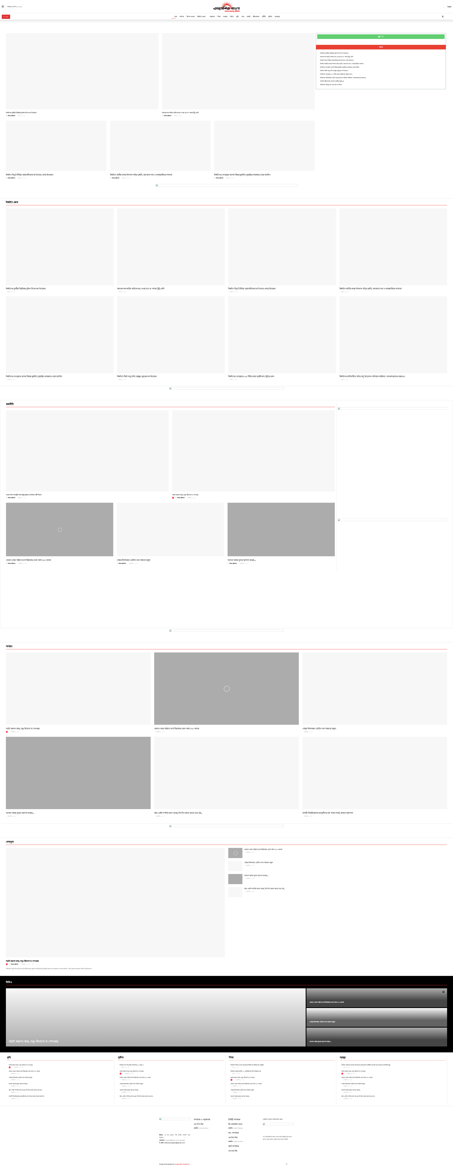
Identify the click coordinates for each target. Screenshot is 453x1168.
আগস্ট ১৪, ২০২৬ (122, 380)
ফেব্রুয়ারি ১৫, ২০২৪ (22, 563)
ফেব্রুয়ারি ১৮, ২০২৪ (191, 498)
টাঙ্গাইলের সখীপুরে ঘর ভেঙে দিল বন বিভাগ (331, 84)
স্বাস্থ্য (343, 1057)
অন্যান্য (277, 16)
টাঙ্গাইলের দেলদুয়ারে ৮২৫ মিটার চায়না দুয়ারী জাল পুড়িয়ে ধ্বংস (336, 74)
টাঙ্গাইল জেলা (201, 16)
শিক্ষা (218, 16)
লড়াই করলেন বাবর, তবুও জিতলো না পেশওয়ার (185, 494)
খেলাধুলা (10, 841)
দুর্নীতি (264, 16)
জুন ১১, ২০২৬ (346, 1067)
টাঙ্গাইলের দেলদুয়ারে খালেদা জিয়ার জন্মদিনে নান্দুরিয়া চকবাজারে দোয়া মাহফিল (242, 174)
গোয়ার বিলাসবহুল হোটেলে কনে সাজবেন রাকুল (133, 560)
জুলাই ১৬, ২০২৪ (125, 1067)
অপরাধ (225, 16)
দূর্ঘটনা (270, 16)
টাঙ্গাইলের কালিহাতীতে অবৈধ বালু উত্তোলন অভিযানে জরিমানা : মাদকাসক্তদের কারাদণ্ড (343, 77)
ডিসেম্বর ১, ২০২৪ (22, 498)
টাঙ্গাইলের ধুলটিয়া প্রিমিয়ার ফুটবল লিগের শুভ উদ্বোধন (21, 112)
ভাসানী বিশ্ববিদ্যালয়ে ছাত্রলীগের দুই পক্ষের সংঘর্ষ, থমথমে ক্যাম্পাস (327, 812)
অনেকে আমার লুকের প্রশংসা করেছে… (242, 560)
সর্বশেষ (182, 16)
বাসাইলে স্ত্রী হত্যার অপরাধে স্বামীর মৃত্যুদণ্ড (332, 81)
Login (449, 6)
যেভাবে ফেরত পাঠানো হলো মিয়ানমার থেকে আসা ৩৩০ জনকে (28, 560)
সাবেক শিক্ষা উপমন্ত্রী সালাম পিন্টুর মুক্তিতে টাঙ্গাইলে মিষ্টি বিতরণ (24, 494)
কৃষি (237, 16)
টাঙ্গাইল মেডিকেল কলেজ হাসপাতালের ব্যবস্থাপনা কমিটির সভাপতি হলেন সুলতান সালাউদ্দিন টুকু (365, 1064)
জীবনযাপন (256, 16)
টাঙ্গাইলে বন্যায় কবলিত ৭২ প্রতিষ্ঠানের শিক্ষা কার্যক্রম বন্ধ (246, 1071)
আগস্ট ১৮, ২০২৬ (177, 116)
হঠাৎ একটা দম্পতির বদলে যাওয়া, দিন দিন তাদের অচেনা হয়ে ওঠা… (178, 812)
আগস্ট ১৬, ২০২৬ (125, 178)
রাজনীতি (10, 404)
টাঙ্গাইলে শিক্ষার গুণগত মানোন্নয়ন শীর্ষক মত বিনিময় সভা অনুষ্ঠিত (247, 1064)
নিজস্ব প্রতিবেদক (11, 116)
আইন (232, 16)
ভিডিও (9, 982)
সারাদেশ (212, 16)
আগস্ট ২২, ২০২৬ (21, 116)
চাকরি (248, 16)
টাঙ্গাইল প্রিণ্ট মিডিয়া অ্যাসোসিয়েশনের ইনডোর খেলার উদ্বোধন (29, 174)
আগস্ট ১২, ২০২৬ (233, 380)
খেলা (242, 16)
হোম (175, 16)
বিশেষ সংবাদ (191, 16)
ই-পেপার (6, 17)
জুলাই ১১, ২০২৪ (236, 1074)
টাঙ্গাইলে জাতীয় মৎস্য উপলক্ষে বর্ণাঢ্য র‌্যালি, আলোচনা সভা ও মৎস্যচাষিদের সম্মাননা (141, 174)
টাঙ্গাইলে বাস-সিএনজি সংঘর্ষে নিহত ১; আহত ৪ (132, 1064)
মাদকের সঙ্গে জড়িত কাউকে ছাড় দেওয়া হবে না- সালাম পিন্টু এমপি (180, 112)
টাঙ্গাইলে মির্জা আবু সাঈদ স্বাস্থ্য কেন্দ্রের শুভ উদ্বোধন (334, 70)
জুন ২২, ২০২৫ (235, 1067)
